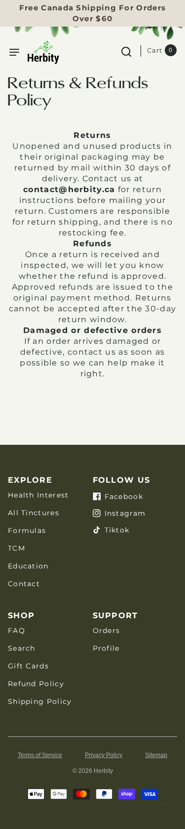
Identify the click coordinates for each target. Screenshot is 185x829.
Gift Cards (28, 666)
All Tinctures (33, 512)
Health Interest (38, 495)
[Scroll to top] (164, 803)
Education (28, 566)
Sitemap (156, 755)
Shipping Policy (40, 701)
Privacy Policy (103, 755)
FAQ (16, 630)
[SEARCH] (126, 51)
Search (22, 648)
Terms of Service (40, 755)
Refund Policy (36, 683)
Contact (24, 583)
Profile (106, 648)
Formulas (27, 530)
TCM (16, 548)
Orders (106, 630)
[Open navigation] (14, 52)
